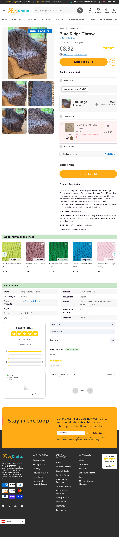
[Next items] (114, 254)
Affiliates (83, 468)
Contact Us (84, 464)
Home (62, 28)
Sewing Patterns (63, 497)
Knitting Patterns (63, 475)
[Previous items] (4, 254)
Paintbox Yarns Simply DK (35, 265)
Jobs (81, 477)
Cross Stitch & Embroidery (71, 19)
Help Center (38, 477)
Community (61, 510)
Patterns (17, 19)
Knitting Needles (63, 466)
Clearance (60, 506)
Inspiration (61, 501)
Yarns (58, 462)
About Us (83, 460)
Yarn (4, 19)
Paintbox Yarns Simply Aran (58, 265)
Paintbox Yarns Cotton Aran (82, 265)
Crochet (46, 19)
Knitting (32, 19)
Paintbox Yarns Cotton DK (11, 265)
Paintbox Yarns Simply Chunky (106, 265)
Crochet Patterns (63, 486)
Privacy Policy (94, 440)
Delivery (36, 468)
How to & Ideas (108, 19)
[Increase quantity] (112, 126)
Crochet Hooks (62, 471)
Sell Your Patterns (87, 473)
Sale (93, 19)
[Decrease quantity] (104, 126)
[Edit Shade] (69, 138)
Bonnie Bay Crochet (69, 38)
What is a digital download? (75, 54)
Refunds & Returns (41, 473)
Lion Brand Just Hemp (30, 301)
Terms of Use (39, 460)
